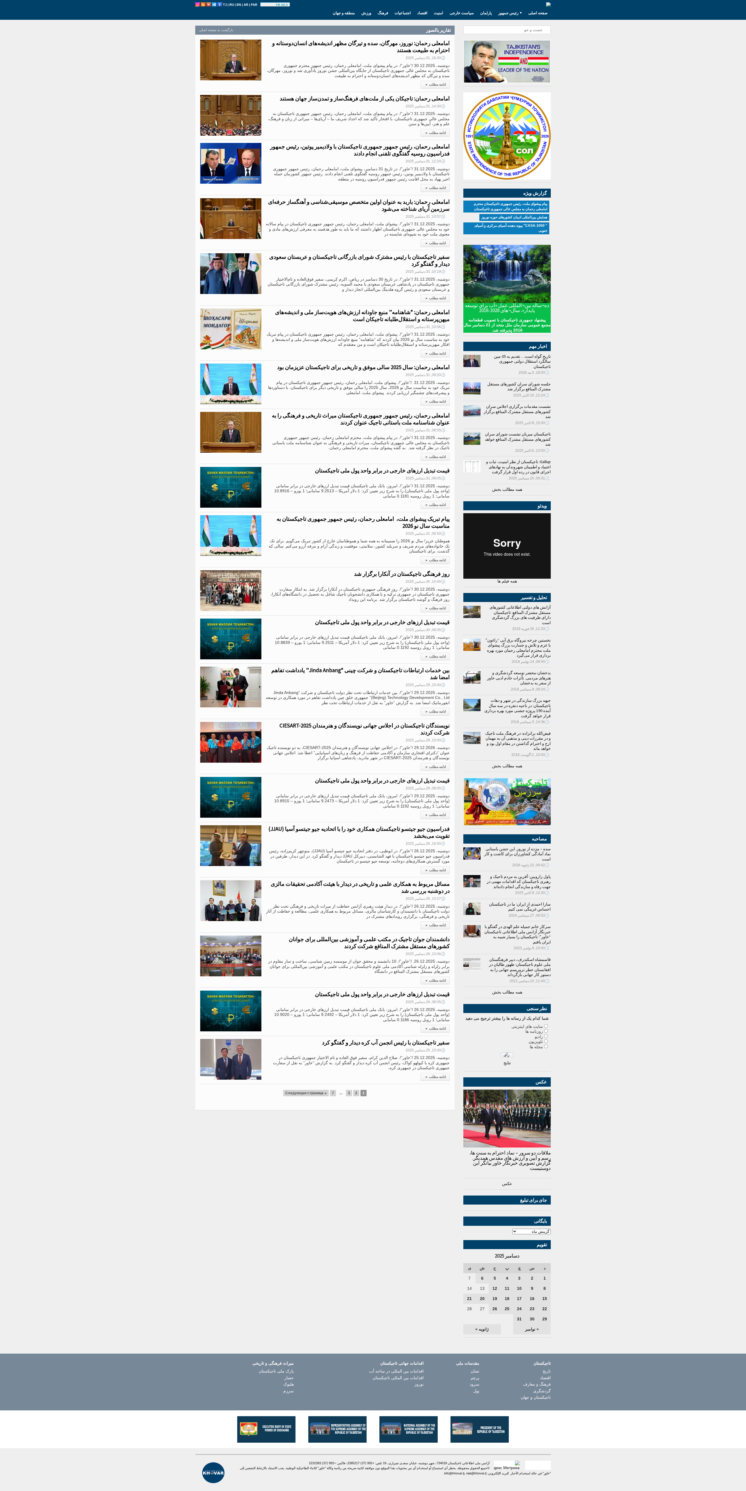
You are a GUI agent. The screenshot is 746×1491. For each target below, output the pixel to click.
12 (494, 1288)
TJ (225, 4)
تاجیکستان (542, 1363)
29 (544, 1319)
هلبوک (288, 1384)
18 (507, 1298)
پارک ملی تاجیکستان (276, 1371)
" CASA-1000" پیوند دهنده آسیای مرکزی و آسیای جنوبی (510, 228)
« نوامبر (532, 1329)
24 (519, 1308)
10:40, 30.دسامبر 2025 (425, 582)
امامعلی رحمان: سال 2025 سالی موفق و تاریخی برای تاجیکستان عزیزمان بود (363, 367)
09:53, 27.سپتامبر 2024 (529, 915)
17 (519, 1298)
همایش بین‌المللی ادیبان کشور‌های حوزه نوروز (514, 217)
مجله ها (536, 1046)
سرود (474, 1384)
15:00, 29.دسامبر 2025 (425, 740)
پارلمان (486, 13)
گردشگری (542, 1391)
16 (532, 1298)
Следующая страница (306, 1093)
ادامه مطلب (436, 84)
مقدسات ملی (467, 1363)
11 (507, 1288)
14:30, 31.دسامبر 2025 (425, 106)
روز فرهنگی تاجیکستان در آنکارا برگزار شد (402, 573)
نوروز (419, 1384)
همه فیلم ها (507, 581)
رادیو (539, 1036)
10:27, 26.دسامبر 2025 (425, 899)
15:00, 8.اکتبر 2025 (532, 423)
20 (482, 1298)
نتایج (507, 1062)
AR (246, 4)
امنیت (438, 13)
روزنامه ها (534, 1031)
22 (544, 1308)
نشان (475, 1371)
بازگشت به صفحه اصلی (216, 30)
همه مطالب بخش (507, 489)
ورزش (366, 13)
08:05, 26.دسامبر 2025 (425, 1002)
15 (544, 1298)
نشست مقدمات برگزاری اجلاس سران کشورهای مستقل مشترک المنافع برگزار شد (517, 411)
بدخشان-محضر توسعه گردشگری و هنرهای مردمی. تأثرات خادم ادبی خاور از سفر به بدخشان (519, 678)
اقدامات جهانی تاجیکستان (402, 1363)
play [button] (269, 5)
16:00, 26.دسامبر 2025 (425, 844)
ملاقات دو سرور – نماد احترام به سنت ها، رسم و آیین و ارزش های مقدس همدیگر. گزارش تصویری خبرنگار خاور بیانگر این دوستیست (510, 1160)
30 (532, 1319)
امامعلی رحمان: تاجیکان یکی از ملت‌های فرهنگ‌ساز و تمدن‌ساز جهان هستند (365, 98)
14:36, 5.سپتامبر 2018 (530, 722)
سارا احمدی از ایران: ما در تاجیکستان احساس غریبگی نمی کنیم (520, 907)
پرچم (475, 1377)
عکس (507, 1183)
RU (231, 4)
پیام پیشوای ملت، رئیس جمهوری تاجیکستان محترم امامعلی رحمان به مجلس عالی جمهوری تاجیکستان (510, 206)
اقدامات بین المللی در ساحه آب (396, 1371)
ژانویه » (482, 1329)
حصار (289, 1377)
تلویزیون (536, 1041)
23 (532, 1308)
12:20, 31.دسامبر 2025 (425, 161)
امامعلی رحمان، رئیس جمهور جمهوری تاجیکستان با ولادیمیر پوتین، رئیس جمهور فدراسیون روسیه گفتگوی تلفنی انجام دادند (360, 150)
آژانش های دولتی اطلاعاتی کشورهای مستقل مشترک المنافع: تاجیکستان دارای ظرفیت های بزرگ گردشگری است (520, 615)
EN (239, 4)
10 (519, 1288)
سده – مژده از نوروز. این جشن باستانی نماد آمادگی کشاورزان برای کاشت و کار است (517, 854)
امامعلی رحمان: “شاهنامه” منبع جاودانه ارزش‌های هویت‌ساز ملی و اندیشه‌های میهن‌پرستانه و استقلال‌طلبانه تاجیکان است (362, 316)
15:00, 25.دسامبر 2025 (425, 1050)
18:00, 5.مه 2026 (534, 373)
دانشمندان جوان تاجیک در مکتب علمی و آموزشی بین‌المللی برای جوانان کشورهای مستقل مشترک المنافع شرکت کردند (369, 943)
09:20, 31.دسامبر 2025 (425, 375)
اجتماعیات (403, 13)
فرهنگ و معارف (537, 1384)
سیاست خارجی (462, 13)
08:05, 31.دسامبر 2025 (425, 478)
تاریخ (547, 1371)
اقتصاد (422, 13)
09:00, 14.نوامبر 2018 (530, 662)
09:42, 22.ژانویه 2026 (530, 865)
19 (494, 1298)
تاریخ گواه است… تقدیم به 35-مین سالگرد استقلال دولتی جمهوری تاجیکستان (522, 361)
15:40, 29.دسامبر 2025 (425, 685)
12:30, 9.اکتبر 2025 (532, 893)
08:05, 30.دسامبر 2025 (425, 630)
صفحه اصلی (538, 13)
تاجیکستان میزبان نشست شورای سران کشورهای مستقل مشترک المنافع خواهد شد (518, 439)
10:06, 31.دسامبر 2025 (425, 327)
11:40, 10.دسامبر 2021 (529, 981)
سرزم (288, 1391)
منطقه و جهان (344, 13)
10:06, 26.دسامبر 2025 (425, 954)
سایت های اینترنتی (527, 1026)
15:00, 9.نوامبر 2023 (531, 948)
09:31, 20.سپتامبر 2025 (529, 478)
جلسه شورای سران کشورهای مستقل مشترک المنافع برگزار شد (519, 386)
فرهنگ (383, 13)
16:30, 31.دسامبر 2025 (425, 58)
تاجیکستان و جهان (536, 1397)
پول (476, 1391)
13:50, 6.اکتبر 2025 (532, 451)
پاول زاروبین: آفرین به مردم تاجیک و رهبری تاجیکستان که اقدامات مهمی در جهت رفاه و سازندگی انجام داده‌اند (519, 881)
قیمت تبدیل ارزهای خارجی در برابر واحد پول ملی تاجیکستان (382, 470)
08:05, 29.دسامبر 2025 (425, 788)
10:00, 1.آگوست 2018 (530, 755)
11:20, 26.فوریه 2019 (530, 629)
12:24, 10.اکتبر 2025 (531, 395)
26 (494, 1308)
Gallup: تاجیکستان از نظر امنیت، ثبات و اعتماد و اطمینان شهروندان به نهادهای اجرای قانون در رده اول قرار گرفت (518, 466)
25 (507, 1308)
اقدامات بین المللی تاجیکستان (398, 1377)
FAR (254, 4)
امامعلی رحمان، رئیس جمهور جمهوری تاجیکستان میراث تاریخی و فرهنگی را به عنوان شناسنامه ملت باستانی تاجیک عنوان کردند (361, 419)
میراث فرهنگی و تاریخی (273, 1363)
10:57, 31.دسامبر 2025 (425, 217)
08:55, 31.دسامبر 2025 (425, 430)
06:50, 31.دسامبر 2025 (425, 534)
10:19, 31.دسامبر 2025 (425, 272)
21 (469, 1298)
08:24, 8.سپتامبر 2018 (530, 689)
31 (519, 1319)
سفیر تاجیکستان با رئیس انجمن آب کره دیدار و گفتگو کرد (386, 1042)
